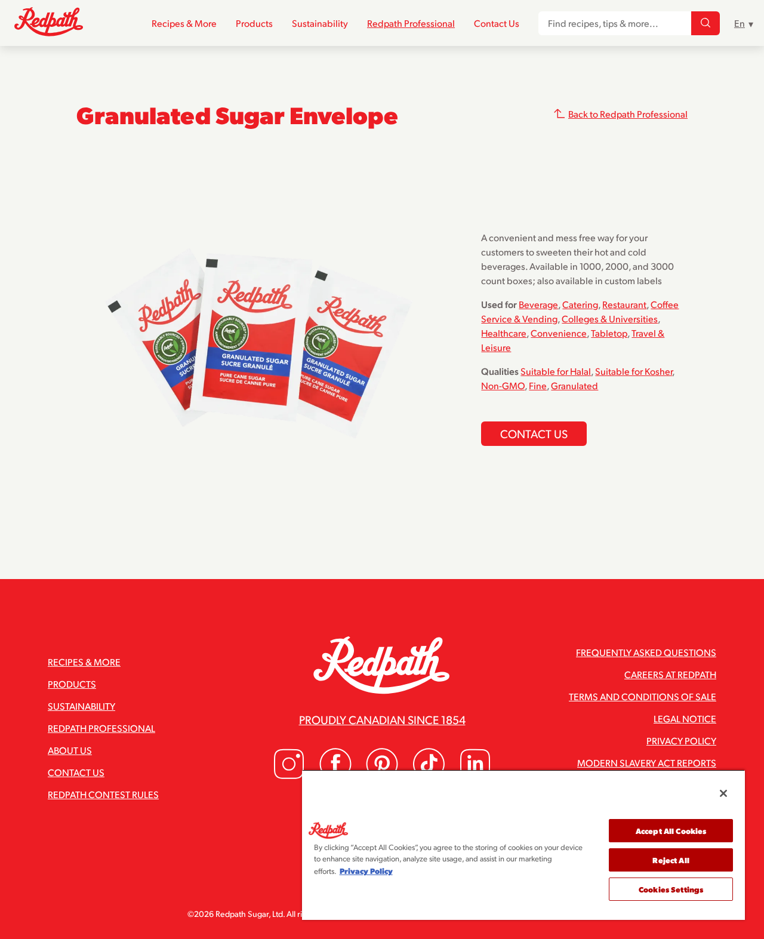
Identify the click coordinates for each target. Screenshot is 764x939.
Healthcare (503, 333)
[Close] (723, 793)
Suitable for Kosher (633, 371)
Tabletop (609, 333)
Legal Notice (685, 718)
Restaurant (624, 304)
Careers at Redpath (670, 674)
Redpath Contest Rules (103, 794)
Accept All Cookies (671, 831)
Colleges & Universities (610, 318)
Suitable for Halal (555, 371)
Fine (538, 385)
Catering (580, 304)
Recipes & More (184, 23)
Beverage (538, 304)
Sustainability (320, 23)
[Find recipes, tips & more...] (705, 23)
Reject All (670, 860)
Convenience (559, 333)
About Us (70, 750)
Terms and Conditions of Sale (642, 696)
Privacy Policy (681, 740)
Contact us (534, 433)
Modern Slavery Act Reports (646, 762)
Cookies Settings (671, 889)
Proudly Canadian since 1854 (382, 719)
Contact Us (496, 23)
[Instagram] (289, 776)
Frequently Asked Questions (646, 652)
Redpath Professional (411, 23)
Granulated (574, 385)
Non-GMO (503, 385)
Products (254, 23)
